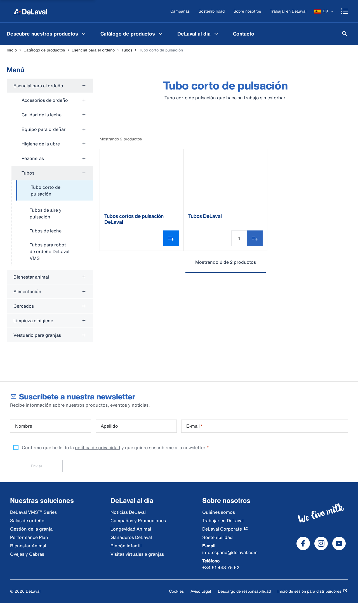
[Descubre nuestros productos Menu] (83, 33)
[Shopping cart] (344, 11)
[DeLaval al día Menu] (216, 33)
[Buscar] (344, 33)
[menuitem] (47, 33)
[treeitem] (54, 190)
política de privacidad (97, 447)
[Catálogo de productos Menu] (160, 33)
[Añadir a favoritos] (255, 238)
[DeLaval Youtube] (339, 543)
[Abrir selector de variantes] (171, 238)
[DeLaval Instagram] (321, 543)
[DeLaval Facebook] (303, 543)
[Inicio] (30, 11)
